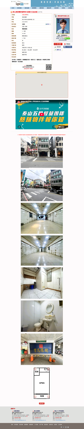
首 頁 (13, 8)
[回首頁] (19, 1)
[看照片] (48, 24)
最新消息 (51, 424)
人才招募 (36, 424)
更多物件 (42, 403)
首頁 (12, 424)
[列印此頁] (58, 47)
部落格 (63, 8)
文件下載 (41, 424)
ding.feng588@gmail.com (40, 420)
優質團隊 (34, 8)
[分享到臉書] (67, 47)
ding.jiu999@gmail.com (60, 420)
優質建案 (42, 8)
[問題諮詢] (67, 44)
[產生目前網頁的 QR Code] (61, 427)
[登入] (68, 427)
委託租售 (56, 8)
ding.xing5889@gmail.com (20, 420)
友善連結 (70, 8)
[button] (42, 85)
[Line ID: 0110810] (67, 38)
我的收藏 (27, 8)
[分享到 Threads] (66, 427)
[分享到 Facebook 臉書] (63, 427)
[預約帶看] (58, 44)
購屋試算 (49, 8)
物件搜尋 (19, 8)
